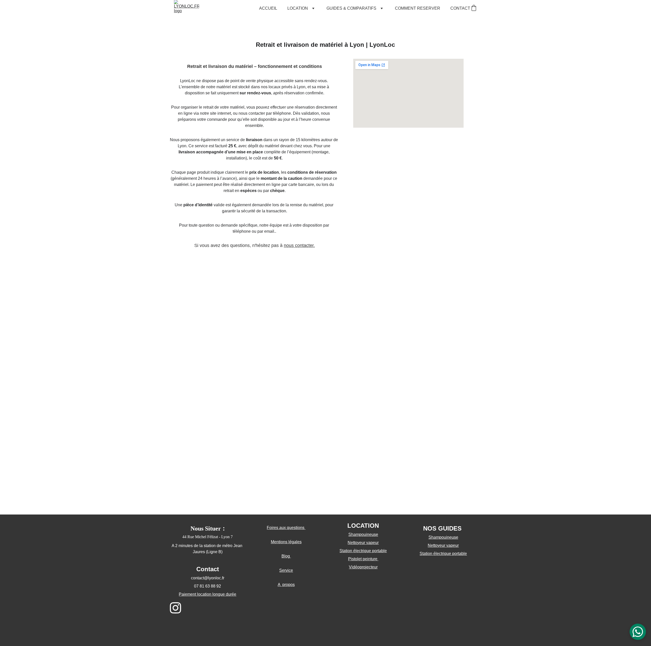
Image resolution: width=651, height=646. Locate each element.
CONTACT (460, 8)
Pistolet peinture (363, 559)
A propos (286, 584)
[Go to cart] (473, 8)
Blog (286, 556)
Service (286, 570)
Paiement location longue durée (207, 594)
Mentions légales (286, 542)
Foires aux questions (286, 527)
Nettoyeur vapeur (443, 545)
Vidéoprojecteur (363, 567)
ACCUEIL (268, 8)
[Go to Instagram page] (175, 607)
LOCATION (297, 8)
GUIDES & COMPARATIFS (351, 8)
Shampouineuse (443, 537)
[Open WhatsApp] (638, 632)
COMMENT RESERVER (417, 8)
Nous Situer (205, 528)
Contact (207, 569)
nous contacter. (299, 245)
